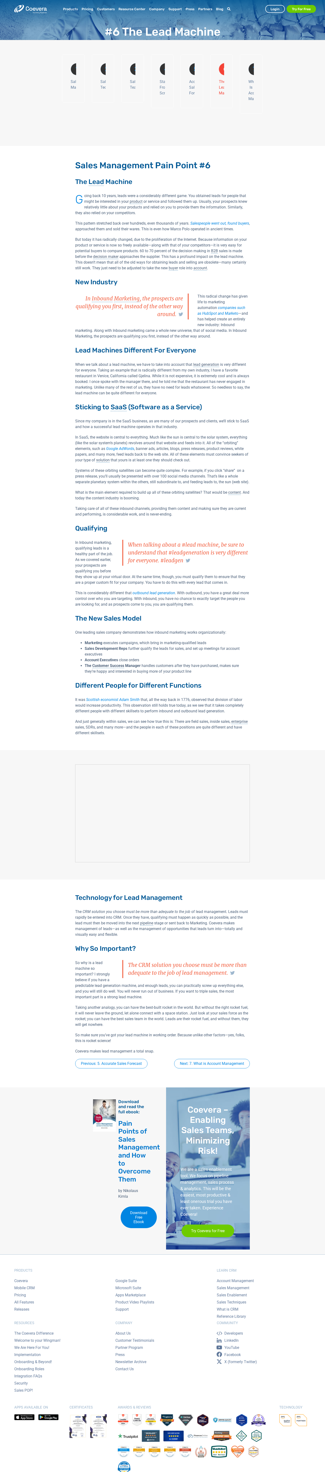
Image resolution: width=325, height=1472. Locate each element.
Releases (21, 1309)
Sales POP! (23, 1390)
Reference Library (231, 1316)
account (200, 268)
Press (120, 1354)
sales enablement (215, 1169)
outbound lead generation (154, 593)
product (136, 201)
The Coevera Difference (34, 1333)
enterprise (239, 721)
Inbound (102, 298)
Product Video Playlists (134, 1302)
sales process (221, 1182)
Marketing (127, 298)
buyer (173, 268)
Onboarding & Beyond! (33, 1362)
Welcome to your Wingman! (37, 1340)
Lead (96, 182)
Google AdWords (120, 448)
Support (122, 1309)
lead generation (206, 364)
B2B (214, 251)
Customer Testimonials (134, 1340)
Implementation (27, 1354)
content (234, 492)
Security (21, 1383)
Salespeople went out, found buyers (219, 223)
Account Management (235, 1281)
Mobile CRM (24, 1288)
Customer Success (108, 665)
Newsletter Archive (130, 1362)
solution (103, 460)
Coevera (21, 1281)
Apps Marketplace (130, 1295)
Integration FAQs (28, 1376)
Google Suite (126, 1281)
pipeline (146, 923)
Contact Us (124, 1369)
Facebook (232, 1354)
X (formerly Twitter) (240, 1362)
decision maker (105, 256)
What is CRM (227, 1309)
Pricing (20, 1295)
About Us (123, 1333)
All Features (24, 1302)
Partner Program (129, 1347)
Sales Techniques (231, 1302)
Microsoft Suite (128, 1288)
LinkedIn (231, 1340)
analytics (192, 1188)
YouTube (231, 1347)
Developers (233, 1333)
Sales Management (233, 1288)
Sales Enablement (232, 1295)
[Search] (229, 9)
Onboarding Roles (29, 1369)
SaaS (119, 407)
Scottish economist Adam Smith (113, 699)
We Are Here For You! (31, 1347)
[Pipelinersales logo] (30, 9)
